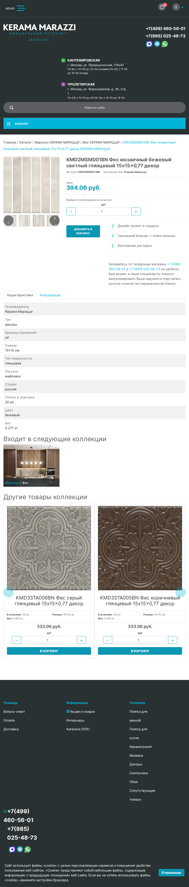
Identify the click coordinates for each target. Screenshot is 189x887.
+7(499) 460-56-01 (166, 28)
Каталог (25, 142)
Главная (9, 142)
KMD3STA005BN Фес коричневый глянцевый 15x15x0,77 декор (140, 600)
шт (103, 204)
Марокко (12, 483)
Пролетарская (81, 84)
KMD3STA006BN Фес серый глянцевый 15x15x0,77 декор (49, 600)
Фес (25, 483)
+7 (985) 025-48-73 (144, 269)
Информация (50, 295)
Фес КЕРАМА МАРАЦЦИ (101, 142)
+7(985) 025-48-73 (166, 36)
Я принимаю (171, 873)
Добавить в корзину (83, 231)
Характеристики (20, 295)
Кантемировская (84, 60)
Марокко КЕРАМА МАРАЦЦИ (57, 142)
